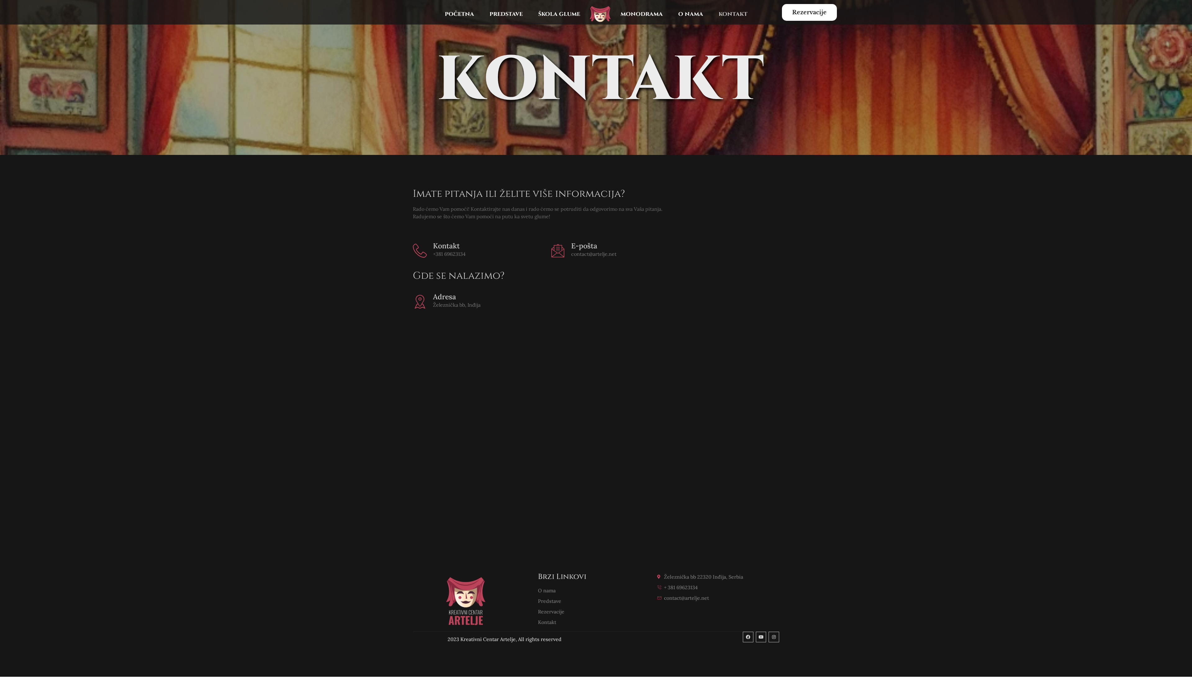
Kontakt (733, 14)
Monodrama (642, 14)
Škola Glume (559, 14)
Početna (459, 14)
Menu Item (600, 14)
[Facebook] (748, 637)
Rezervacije (809, 12)
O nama (690, 14)
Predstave (506, 14)
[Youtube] (761, 637)
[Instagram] (774, 637)
